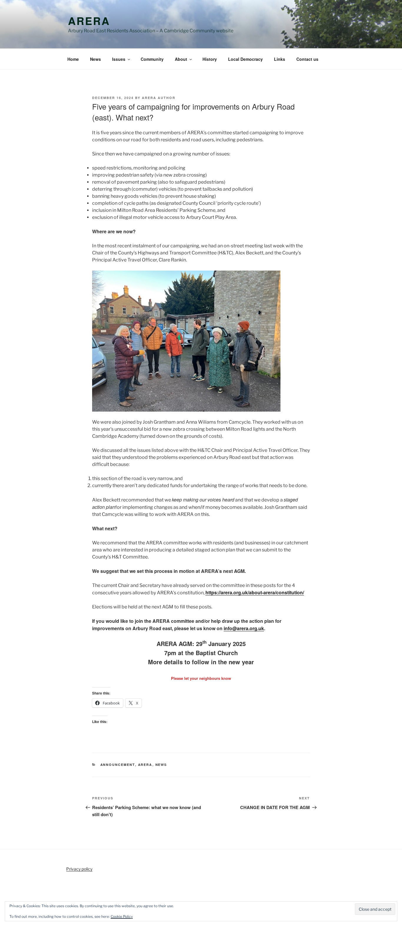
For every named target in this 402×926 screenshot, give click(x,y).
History (209, 59)
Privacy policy (79, 868)
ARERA (89, 20)
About (181, 59)
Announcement (117, 764)
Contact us (307, 59)
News (95, 59)
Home (73, 59)
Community (152, 59)
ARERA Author (158, 97)
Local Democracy (245, 59)
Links (279, 59)
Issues (118, 59)
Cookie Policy (122, 916)
